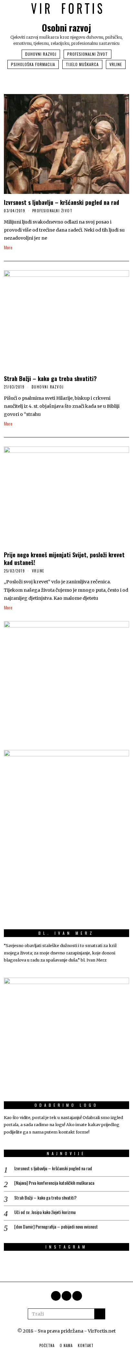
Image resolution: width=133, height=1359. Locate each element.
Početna (47, 1345)
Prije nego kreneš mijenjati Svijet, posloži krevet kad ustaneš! (64, 558)
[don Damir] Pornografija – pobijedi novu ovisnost (56, 1227)
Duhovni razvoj (40, 54)
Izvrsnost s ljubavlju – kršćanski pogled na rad (61, 202)
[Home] (77, 1296)
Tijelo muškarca (82, 64)
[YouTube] (66, 1296)
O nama (66, 1345)
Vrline (115, 64)
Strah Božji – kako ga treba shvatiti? (50, 378)
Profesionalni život (87, 54)
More (8, 247)
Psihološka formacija (33, 64)
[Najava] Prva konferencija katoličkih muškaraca (54, 1183)
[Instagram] (56, 1296)
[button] (99, 1313)
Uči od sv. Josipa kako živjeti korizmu (45, 1212)
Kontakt (86, 1345)
